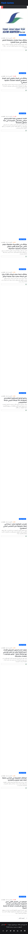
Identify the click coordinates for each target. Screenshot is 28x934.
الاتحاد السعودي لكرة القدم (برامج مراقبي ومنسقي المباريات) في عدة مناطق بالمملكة (15, 120)
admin (2, 38)
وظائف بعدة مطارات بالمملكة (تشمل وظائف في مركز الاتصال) (14, 41)
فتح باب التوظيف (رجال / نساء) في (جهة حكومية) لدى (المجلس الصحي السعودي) (15, 526)
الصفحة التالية (21, 918)
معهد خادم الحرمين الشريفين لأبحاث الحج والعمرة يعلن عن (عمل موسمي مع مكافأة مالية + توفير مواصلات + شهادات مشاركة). (15, 653)
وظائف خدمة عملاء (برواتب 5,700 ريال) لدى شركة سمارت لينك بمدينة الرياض (14, 275)
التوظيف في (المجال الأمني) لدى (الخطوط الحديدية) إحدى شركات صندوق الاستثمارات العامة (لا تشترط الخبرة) (15, 904)
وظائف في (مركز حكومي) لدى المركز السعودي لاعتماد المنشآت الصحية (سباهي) (14, 80)
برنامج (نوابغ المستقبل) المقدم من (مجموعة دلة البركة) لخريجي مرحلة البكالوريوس (15, 400)
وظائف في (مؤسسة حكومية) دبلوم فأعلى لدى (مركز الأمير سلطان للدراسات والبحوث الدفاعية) (14, 246)
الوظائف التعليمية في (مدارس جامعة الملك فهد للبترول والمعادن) (14, 779)
